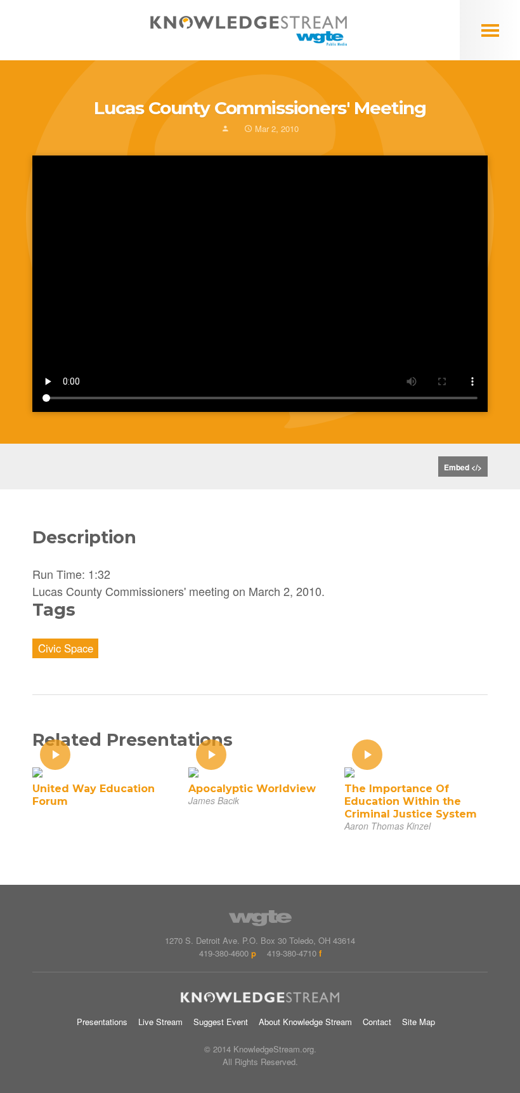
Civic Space (65, 648)
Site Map (418, 1022)
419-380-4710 (291, 953)
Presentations (102, 1022)
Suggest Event (220, 1022)
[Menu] (490, 30)
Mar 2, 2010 (275, 129)
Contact (377, 1022)
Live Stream (160, 1022)
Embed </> (463, 467)
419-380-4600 (224, 953)
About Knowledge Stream (305, 1022)
